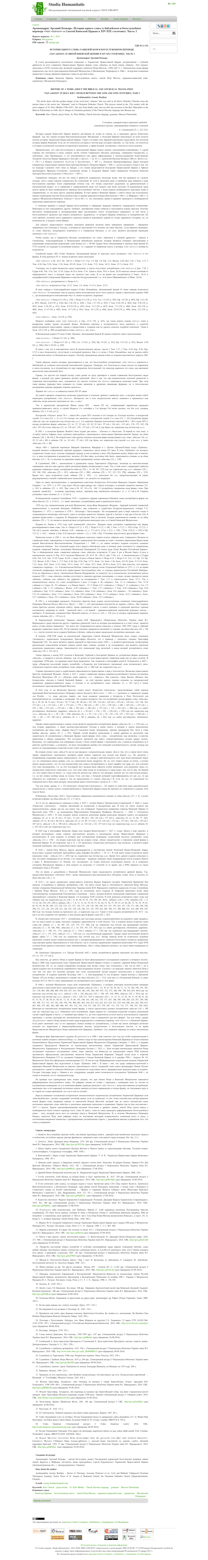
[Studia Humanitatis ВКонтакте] (162, 26)
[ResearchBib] (129, 1539)
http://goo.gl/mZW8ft (66, 1255)
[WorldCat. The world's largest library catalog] (57, 1532)
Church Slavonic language (97, 1487)
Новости (92, 18)
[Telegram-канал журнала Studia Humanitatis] (168, 26)
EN (174, 3)
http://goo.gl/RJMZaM (42, 1387)
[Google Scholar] (93, 1532)
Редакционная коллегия (72, 18)
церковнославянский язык (110, 1493)
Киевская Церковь (43, 1493)
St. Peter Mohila (77, 1487)
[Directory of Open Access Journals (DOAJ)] (39, 1532)
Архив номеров (120, 18)
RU (169, 3)
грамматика (129, 1493)
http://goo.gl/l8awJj (74, 1232)
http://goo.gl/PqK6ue (41, 1205)
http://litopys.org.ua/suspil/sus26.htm (54, 1397)
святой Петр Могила (86, 1493)
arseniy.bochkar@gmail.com (55, 1483)
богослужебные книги (64, 1493)
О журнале (52, 18)
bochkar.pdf (54, 42)
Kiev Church (48, 1487)
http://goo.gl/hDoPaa (47, 1446)
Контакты (137, 18)
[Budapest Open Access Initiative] (147, 1532)
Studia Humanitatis (67, 4)
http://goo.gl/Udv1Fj (105, 1269)
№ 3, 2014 (55, 36)
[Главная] (39, 14)
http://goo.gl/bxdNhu (133, 1401)
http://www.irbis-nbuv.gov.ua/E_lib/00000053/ (77, 1351)
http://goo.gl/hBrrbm (83, 1337)
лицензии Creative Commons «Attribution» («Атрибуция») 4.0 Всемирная (95, 1522)
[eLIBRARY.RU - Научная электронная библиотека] (111, 1532)
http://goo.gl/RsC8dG (105, 1179)
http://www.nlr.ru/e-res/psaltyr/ (135, 1323)
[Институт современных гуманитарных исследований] (57, 1539)
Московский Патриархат (141, 1495)
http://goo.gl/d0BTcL (66, 1168)
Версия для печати (42, 1500)
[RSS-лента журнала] (165, 26)
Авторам (105, 18)
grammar (115, 1487)
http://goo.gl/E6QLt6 (41, 1294)
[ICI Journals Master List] (129, 1532)
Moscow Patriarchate (130, 1487)
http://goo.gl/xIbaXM (64, 1362)
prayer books (61, 1487)
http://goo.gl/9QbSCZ (75, 1195)
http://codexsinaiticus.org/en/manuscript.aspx (51, 1426)
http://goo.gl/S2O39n (75, 1144)
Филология (47, 39)
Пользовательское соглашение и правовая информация (104, 1545)
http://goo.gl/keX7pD (139, 1239)
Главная (38, 18)
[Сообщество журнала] (159, 26)
